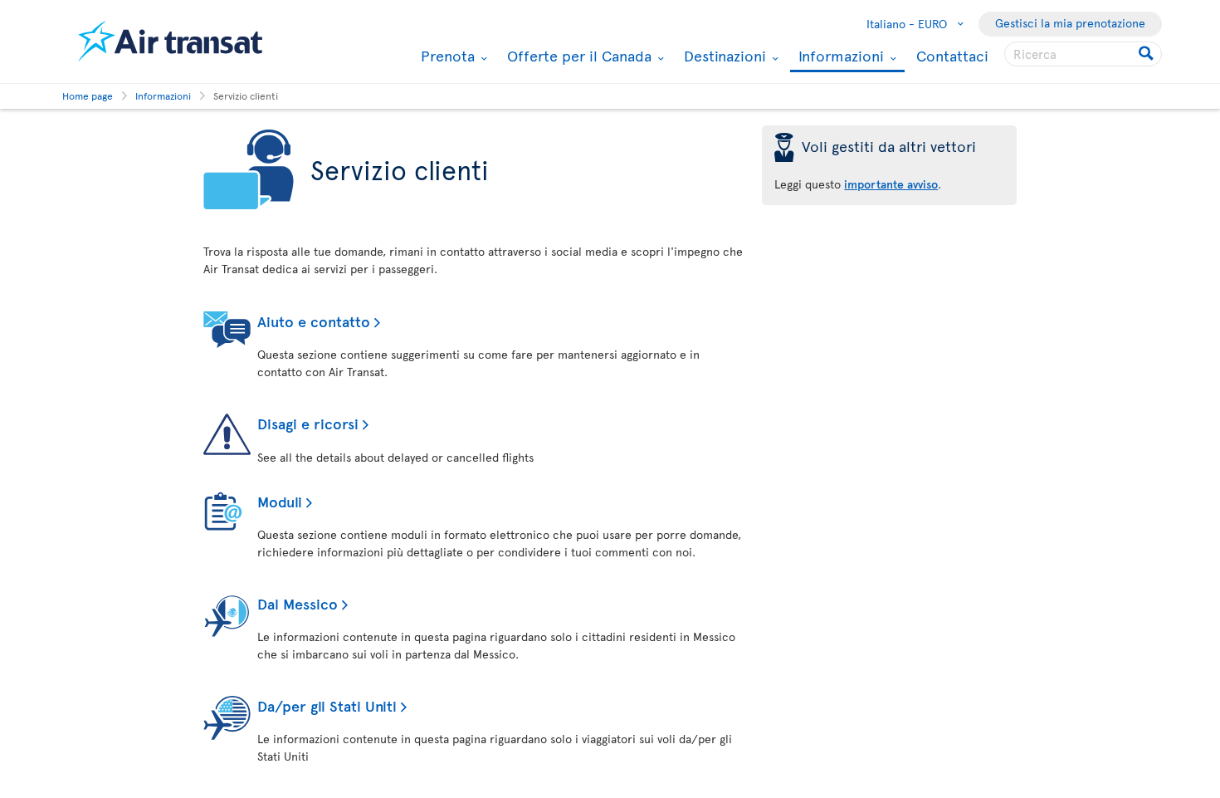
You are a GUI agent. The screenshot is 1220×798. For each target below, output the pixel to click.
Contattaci (952, 55)
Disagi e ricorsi (308, 423)
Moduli (279, 501)
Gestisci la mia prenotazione (1070, 23)
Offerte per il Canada (577, 56)
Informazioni (839, 57)
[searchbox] (1083, 54)
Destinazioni (723, 56)
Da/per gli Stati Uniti (327, 705)
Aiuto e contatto (313, 321)
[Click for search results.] (1147, 54)
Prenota (445, 56)
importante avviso (891, 184)
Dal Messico (297, 603)
